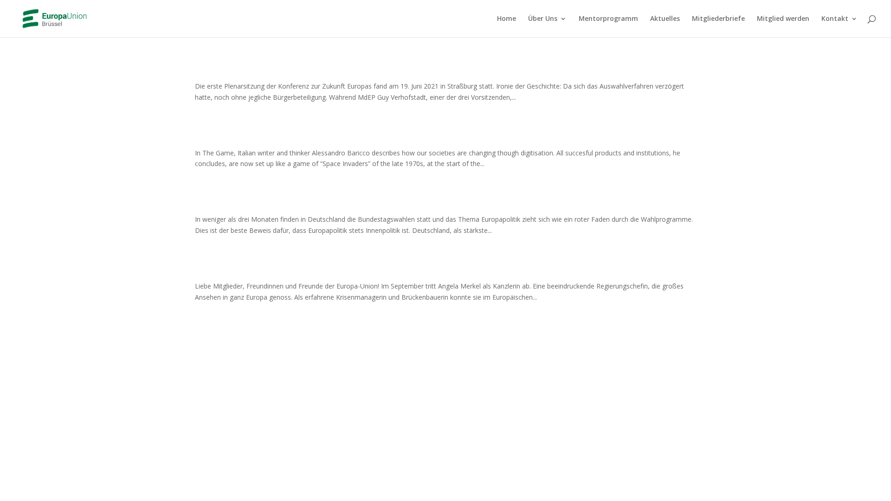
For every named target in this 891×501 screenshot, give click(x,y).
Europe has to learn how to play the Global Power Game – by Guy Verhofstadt (410, 136)
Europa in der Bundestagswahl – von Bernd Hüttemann (348, 203)
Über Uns (542, 19)
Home (506, 19)
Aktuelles (665, 19)
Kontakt (834, 19)
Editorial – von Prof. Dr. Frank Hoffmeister (311, 270)
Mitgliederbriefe (718, 19)
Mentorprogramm (608, 19)
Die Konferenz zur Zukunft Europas (293, 70)
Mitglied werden (783, 19)
